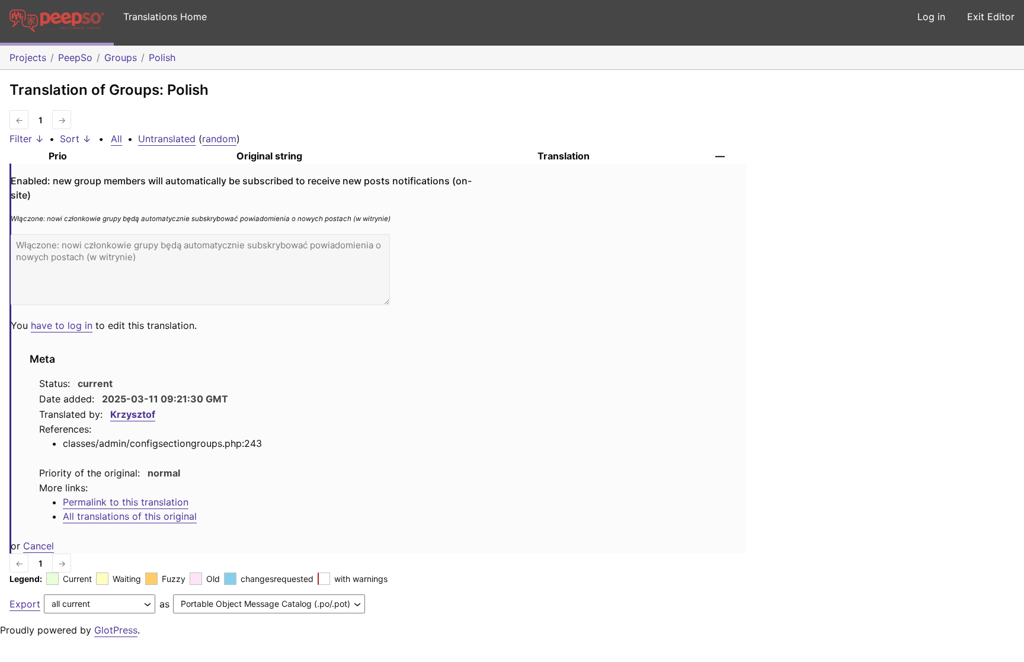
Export (24, 604)
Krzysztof (132, 414)
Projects (27, 57)
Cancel (38, 546)
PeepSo (75, 57)
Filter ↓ (26, 139)
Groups (120, 57)
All (116, 139)
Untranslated (167, 139)
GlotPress (115, 630)
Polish (162, 57)
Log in (931, 17)
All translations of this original (130, 516)
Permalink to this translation (125, 502)
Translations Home (165, 17)
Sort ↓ (75, 139)
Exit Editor (991, 17)
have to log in (61, 325)
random (219, 139)
